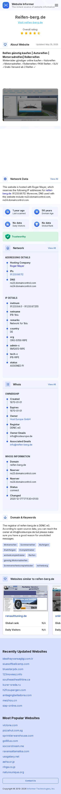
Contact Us (30, 780)
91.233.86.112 (16, 274)
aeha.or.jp (9, 761)
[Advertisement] (30, 78)
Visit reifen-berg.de (30, 22)
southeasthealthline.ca (16, 679)
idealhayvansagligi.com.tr (18, 658)
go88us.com (10, 740)
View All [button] (54, 179)
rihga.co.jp (9, 767)
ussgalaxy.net (11, 756)
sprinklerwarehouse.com (18, 735)
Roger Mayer (17, 266)
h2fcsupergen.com (14, 690)
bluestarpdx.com (13, 669)
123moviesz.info (12, 674)
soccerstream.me (13, 746)
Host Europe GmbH (20, 419)
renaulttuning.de (16, 616)
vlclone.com (10, 725)
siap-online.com (12, 705)
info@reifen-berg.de (21, 444)
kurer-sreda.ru (12, 684)
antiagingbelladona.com (17, 695)
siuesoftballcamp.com (16, 663)
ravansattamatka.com (16, 751)
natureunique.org (13, 772)
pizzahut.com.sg (13, 730)
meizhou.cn (10, 700)
